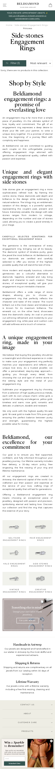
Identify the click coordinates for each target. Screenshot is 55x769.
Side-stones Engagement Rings (31, 25)
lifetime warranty (40, 686)
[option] (27, 16)
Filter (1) (15, 63)
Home (9, 25)
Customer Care (27, 722)
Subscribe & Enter (14, 763)
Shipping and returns (14, 667)
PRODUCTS (27, 731)
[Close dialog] (51, 741)
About (27, 714)
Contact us (27, 705)
